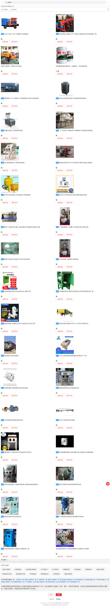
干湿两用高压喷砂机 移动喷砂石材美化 (71, 516)
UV (34, 561)
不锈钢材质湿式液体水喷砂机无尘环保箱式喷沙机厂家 (76, 291)
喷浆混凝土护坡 (6, 574)
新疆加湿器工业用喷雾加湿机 (13, 130)
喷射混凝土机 (44, 574)
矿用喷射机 (33, 574)
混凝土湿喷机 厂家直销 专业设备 (11, 66)
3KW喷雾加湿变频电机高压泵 (13, 420)
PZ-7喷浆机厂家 (29, 582)
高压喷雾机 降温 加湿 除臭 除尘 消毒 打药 (17, 291)
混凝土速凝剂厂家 (30, 579)
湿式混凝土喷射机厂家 (67, 579)
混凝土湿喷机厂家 (53, 579)
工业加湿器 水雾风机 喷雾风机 (68, 259)
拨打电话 (14, 41)
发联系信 (5, 42)
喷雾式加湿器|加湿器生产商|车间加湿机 (17, 259)
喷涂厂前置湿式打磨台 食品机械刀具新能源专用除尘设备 (22, 227)
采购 (108, 484)
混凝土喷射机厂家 (41, 582)
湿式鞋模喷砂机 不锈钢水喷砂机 (14, 163)
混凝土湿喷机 (6, 569)
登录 (51, 595)
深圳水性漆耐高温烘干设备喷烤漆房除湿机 (72, 98)
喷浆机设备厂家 (53, 582)
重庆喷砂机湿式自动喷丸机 (12, 516)
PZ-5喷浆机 (44, 569)
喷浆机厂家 (20, 579)
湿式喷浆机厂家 (80, 579)
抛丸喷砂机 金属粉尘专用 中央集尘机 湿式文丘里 (19, 323)
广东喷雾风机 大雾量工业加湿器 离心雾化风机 (73, 227)
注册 (58, 595)
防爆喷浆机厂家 (18, 582)
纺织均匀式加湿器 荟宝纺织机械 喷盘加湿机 (73, 195)
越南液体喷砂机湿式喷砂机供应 (69, 388)
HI (14, 561)
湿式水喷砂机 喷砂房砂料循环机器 (70, 484)
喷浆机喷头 (88, 569)
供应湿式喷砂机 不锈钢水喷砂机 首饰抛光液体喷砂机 (21, 484)
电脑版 (58, 599)
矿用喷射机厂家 (74, 582)
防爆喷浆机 (66, 569)
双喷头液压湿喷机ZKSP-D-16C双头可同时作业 (73, 323)
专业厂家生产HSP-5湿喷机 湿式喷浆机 (16, 34)
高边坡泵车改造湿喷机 (11, 356)
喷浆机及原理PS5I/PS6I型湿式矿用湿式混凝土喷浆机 (75, 163)
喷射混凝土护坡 (20, 574)
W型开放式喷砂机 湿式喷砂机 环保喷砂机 (17, 195)
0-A (2, 561)
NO (24, 561)
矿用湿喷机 (18, 569)
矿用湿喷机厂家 (63, 582)
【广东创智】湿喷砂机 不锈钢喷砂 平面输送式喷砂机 (76, 130)
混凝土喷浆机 (100, 569)
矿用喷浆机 (56, 574)
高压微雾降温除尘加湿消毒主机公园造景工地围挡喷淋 (76, 452)
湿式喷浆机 (77, 569)
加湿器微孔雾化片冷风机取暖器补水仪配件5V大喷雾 (72, 549)
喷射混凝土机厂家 (92, 579)
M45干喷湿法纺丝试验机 (67, 420)
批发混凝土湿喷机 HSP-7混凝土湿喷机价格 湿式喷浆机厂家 (78, 34)
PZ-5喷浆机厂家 (42, 579)
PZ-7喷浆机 (55, 569)
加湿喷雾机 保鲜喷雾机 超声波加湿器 (16, 388)
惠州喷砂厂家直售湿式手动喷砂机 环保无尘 (18, 452)
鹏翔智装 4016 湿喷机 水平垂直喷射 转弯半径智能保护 (21, 98)
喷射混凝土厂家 (103, 579)
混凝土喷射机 (68, 574)
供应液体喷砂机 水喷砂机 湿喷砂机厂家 (16, 549)
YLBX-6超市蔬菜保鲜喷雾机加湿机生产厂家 (73, 356)
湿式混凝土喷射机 (31, 569)
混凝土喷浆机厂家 (7, 582)
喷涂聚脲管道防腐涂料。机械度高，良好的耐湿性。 (72, 66)
